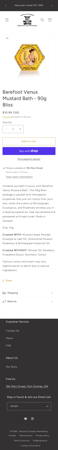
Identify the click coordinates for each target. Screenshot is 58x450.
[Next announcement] (52, 5)
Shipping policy (40, 440)
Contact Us (12, 330)
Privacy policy (42, 435)
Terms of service (22, 440)
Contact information (30, 445)
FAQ (8, 345)
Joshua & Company (27, 431)
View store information (19, 176)
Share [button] (9, 280)
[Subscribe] (47, 406)
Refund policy (26, 435)
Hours (9, 338)
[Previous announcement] (6, 5)
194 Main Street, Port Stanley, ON (27, 386)
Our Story (11, 366)
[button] (7, 20)
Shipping (6, 117)
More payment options (29, 159)
